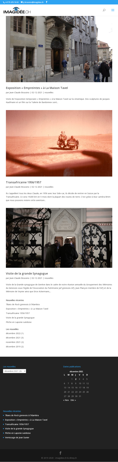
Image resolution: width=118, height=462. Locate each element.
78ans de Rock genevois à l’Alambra (23, 304)
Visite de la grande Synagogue (27, 273)
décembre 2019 (13, 346)
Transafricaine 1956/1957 (23, 182)
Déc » (73, 400)
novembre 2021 (13, 342)
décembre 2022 (13, 333)
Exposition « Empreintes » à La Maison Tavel (37, 88)
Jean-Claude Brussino (19, 92)
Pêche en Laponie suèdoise (19, 322)
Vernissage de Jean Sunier (17, 437)
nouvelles (49, 92)
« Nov (66, 400)
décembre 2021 (13, 337)
